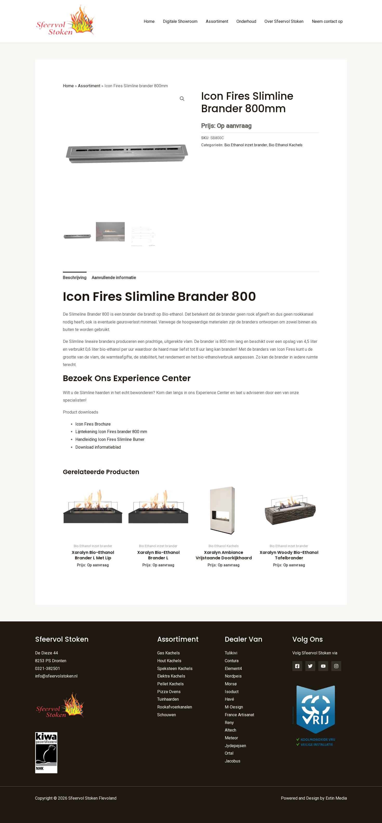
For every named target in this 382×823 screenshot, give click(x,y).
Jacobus (232, 761)
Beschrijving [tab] (75, 277)
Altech (230, 730)
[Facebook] (297, 666)
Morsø (231, 683)
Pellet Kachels (170, 683)
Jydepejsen (235, 745)
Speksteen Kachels (175, 668)
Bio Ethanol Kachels (285, 145)
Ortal (229, 753)
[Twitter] (310, 666)
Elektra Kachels (171, 676)
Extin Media (336, 798)
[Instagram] (336, 666)
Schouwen (166, 714)
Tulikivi (231, 653)
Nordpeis (233, 676)
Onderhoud (246, 21)
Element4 (233, 668)
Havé (229, 699)
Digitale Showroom (180, 21)
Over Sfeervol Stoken (284, 21)
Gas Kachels (168, 653)
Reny (229, 722)
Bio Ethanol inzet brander (246, 145)
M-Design (234, 707)
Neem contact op (327, 21)
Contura (232, 660)
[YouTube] (323, 666)
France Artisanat (239, 714)
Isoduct (232, 691)
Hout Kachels (169, 660)
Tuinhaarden (168, 699)
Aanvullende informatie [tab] (114, 277)
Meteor (231, 737)
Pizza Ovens (169, 691)
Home (149, 21)
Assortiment (217, 21)
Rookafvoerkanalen (174, 707)
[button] (182, 98)
